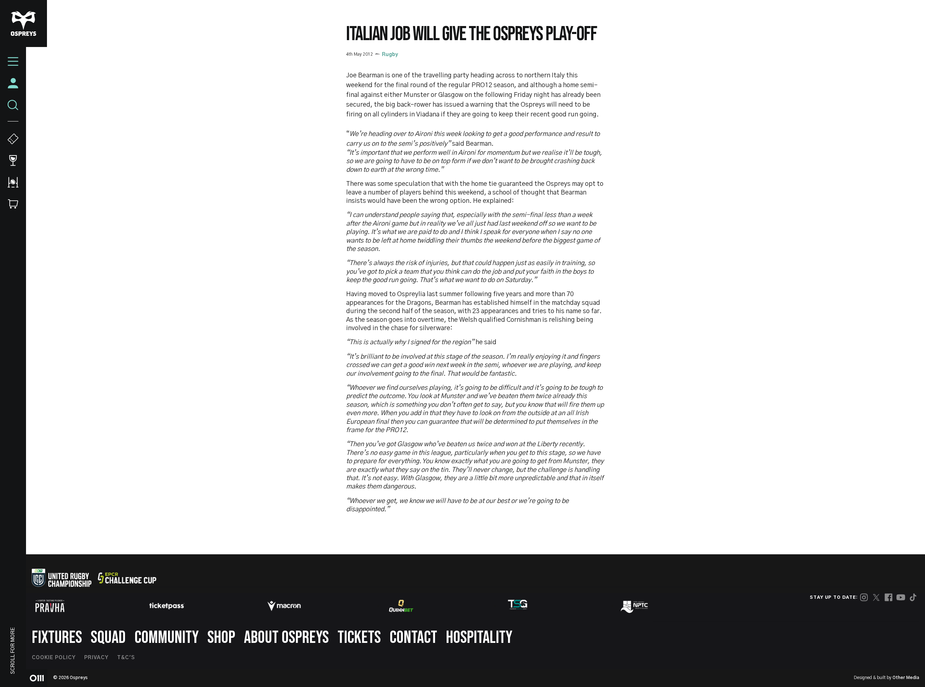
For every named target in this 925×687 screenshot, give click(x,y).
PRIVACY (96, 657)
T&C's (126, 657)
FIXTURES (57, 637)
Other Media (905, 677)
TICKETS (359, 637)
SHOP (221, 637)
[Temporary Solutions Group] (518, 606)
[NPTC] (635, 606)
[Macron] (284, 606)
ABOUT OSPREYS (286, 637)
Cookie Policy (54, 657)
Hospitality (479, 637)
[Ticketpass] (167, 606)
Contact (413, 637)
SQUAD (108, 637)
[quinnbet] (401, 606)
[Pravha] (50, 606)
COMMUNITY (166, 637)
